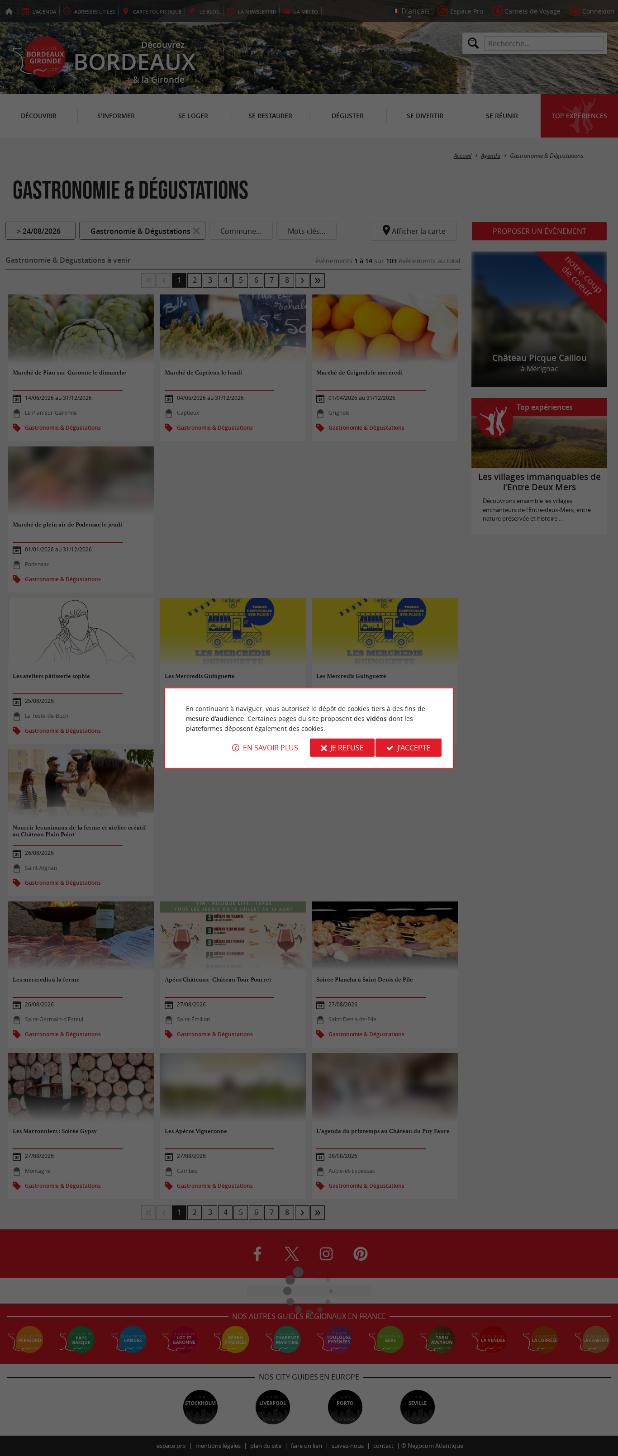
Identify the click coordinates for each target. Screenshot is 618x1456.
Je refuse (347, 748)
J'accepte (414, 748)
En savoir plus (270, 748)
